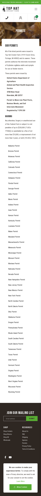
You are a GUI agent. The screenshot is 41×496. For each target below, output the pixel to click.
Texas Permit (13, 355)
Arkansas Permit (14, 156)
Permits (24, 443)
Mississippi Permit (14, 253)
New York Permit (14, 296)
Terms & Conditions (28, 449)
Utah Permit (12, 360)
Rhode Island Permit (15, 333)
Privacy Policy (26, 446)
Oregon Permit (13, 322)
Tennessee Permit (14, 349)
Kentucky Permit (14, 221)
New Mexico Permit (15, 290)
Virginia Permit (13, 371)
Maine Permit (13, 231)
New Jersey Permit (15, 285)
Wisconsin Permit (14, 387)
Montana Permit (14, 263)
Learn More (20, 481)
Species (24, 440)
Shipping (25, 437)
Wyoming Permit (14, 392)
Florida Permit (13, 183)
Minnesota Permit (14, 247)
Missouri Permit (13, 258)
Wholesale (6, 440)
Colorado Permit (14, 167)
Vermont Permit (14, 365)
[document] (20, 478)
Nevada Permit (13, 274)
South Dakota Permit (15, 344)
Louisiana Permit (14, 226)
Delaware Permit (14, 178)
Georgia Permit (13, 188)
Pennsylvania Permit (15, 328)
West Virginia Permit (15, 381)
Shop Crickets (7, 431)
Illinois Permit (13, 199)
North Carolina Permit (16, 301)
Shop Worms (7, 434)
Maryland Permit (14, 237)
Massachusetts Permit (16, 242)
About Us (25, 431)
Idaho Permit (12, 194)
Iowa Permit (12, 210)
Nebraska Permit (14, 269)
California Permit (14, 162)
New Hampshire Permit (16, 280)
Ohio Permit (12, 312)
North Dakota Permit (15, 306)
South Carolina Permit (16, 338)
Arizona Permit (13, 151)
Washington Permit (15, 376)
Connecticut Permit (15, 173)
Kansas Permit (13, 215)
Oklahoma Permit (14, 317)
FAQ (23, 434)
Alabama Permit (14, 146)
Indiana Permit (13, 205)
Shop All (6, 437)
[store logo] (10, 8)
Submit (32, 418)
